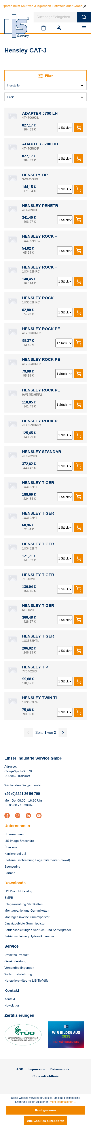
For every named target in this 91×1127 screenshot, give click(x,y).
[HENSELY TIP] (12, 177)
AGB (19, 1069)
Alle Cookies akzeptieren (45, 1121)
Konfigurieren (45, 1110)
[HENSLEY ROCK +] (12, 238)
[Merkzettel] (43, 27)
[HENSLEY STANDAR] (12, 453)
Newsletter (11, 1005)
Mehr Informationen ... (63, 1101)
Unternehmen (17, 826)
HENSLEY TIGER (38, 482)
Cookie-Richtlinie (45, 1076)
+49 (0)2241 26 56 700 (22, 794)
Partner (9, 873)
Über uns (10, 847)
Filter (48, 75)
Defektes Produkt (16, 955)
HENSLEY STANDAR (41, 451)
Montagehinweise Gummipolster (26, 917)
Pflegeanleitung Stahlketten (23, 904)
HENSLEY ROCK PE (41, 329)
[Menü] (85, 27)
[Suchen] (84, 17)
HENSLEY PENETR (40, 205)
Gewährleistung (15, 961)
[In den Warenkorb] (78, 127)
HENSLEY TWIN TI (39, 698)
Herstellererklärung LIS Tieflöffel (26, 980)
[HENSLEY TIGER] (12, 484)
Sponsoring (12, 866)
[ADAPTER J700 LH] (12, 115)
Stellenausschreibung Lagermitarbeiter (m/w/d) (37, 860)
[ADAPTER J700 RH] (12, 146)
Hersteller (14, 85)
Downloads (15, 883)
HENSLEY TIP (35, 667)
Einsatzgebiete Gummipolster (25, 923)
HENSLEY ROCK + (39, 236)
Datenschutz (59, 1069)
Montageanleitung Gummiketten (26, 910)
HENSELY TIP (35, 175)
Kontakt (9, 999)
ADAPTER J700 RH (40, 144)
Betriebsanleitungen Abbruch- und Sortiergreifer (37, 930)
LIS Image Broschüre (19, 840)
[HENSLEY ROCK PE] (12, 331)
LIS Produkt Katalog (18, 891)
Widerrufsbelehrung (18, 974)
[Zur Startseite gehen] (16, 26)
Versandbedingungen (19, 967)
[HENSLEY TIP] (12, 669)
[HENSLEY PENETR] (12, 207)
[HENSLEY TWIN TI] (12, 700)
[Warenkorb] (71, 27)
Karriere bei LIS (15, 853)
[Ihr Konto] (58, 27)
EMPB (8, 897)
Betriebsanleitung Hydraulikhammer (29, 936)
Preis (10, 97)
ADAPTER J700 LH (40, 113)
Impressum (36, 1069)
